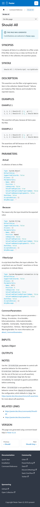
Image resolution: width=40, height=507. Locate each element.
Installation (6, 463)
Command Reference (9, 466)
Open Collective (7, 492)
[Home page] (4, 9)
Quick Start (6, 459)
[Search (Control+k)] (36, 3)
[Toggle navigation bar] (3, 3)
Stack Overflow (27, 473)
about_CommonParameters (12, 332)
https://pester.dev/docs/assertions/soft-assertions (20, 396)
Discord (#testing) (28, 470)
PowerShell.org (27, 463)
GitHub (4, 489)
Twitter (24, 476)
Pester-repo (30, 36)
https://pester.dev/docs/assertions (17, 417)
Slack (24, 466)
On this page (7, 19)
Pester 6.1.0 (11, 432)
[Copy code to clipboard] (35, 69)
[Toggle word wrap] (32, 69)
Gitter (24, 459)
